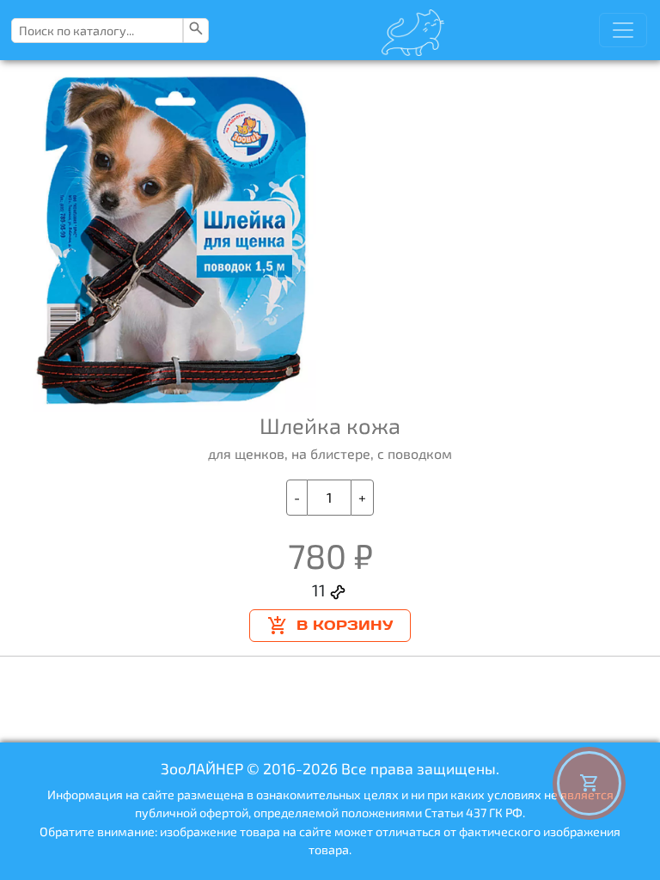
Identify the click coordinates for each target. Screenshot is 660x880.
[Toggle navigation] (623, 30)
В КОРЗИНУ (344, 625)
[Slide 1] (317, 389)
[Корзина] (589, 783)
